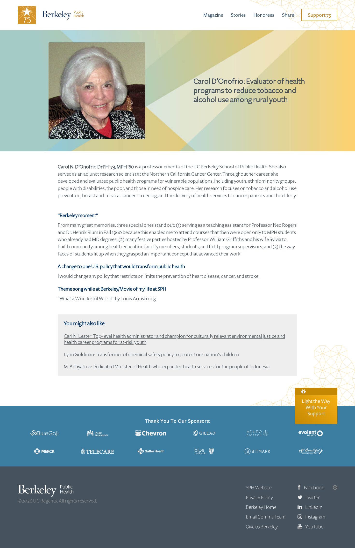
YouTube (314, 526)
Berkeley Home (261, 507)
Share (288, 15)
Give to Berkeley (262, 526)
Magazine (213, 15)
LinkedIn (313, 507)
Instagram (315, 516)
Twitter (312, 497)
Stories (238, 15)
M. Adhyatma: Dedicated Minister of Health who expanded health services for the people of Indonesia (167, 366)
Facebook (314, 487)
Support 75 (319, 15)
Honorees (264, 15)
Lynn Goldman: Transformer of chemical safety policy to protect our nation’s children (151, 354)
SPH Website (259, 487)
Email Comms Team (265, 516)
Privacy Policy (259, 497)
